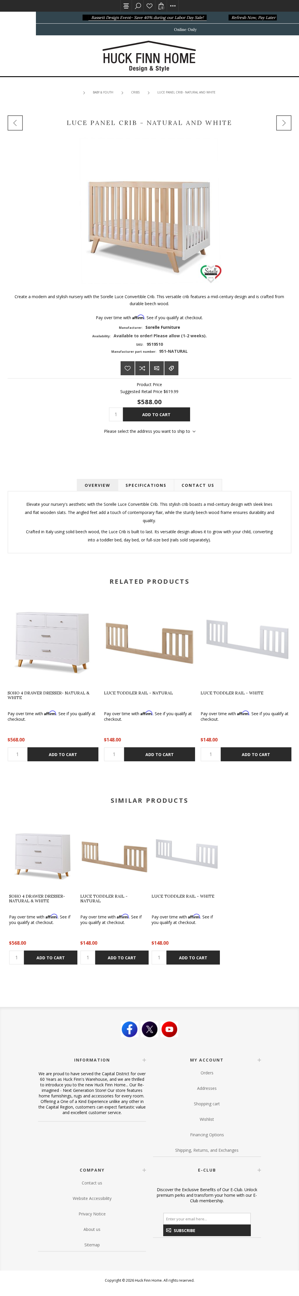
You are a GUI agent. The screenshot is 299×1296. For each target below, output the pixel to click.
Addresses (207, 1088)
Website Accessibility (92, 1198)
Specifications (146, 485)
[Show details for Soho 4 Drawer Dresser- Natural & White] (53, 639)
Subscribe (184, 1230)
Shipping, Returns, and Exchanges (207, 1150)
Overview (97, 485)
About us (92, 1229)
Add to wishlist (128, 368)
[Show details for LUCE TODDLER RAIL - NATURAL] (149, 639)
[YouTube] (169, 1029)
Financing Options (207, 1134)
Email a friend (157, 368)
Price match (171, 368)
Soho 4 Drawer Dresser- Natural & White (48, 695)
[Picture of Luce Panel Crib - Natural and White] (149, 210)
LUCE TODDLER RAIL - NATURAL (138, 693)
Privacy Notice (92, 1214)
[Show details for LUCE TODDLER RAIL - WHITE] (246, 639)
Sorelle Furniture (162, 327)
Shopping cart (207, 1103)
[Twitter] (149, 1029)
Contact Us (198, 485)
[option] (43, 892)
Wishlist (149, 6)
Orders (207, 1073)
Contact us (92, 1183)
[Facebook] (129, 1029)
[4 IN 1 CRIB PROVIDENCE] (15, 123)
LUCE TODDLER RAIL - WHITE (232, 693)
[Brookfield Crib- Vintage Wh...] (283, 123)
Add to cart (156, 414)
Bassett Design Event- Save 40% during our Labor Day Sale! (140, 17)
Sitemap (92, 1245)
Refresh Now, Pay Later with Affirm (257, 17)
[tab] (97, 485)
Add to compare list (142, 368)
